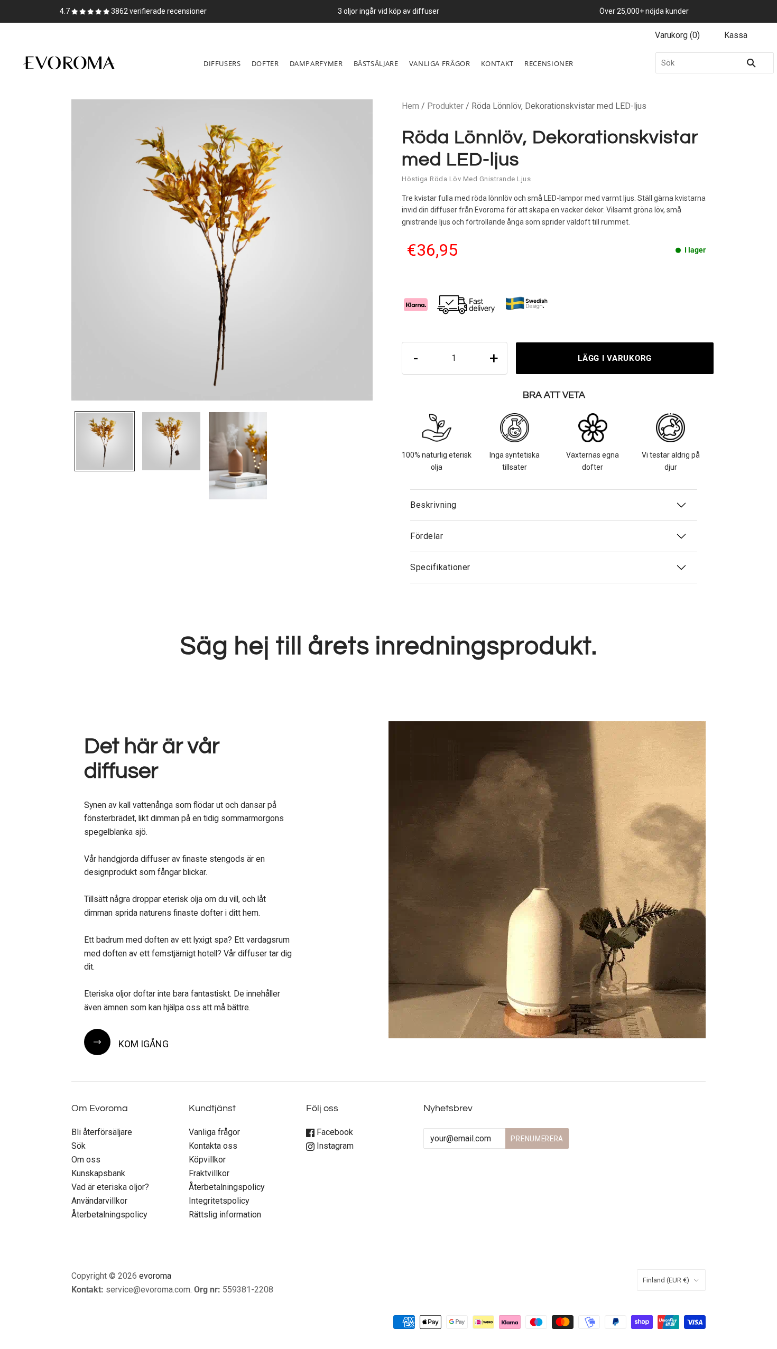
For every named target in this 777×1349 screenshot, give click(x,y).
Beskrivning (433, 505)
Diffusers (222, 63)
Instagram (334, 1146)
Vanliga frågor (214, 1132)
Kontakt (497, 63)
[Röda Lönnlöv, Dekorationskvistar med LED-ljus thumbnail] (105, 441)
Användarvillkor (99, 1201)
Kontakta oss (213, 1146)
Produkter (445, 106)
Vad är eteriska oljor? (110, 1187)
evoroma (155, 1276)
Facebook (333, 1132)
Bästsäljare (376, 63)
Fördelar (426, 536)
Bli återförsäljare (101, 1132)
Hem (410, 106)
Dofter (265, 63)
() (677, 35)
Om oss (85, 1160)
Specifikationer (440, 567)
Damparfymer (316, 63)
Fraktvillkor (209, 1173)
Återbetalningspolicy (109, 1215)
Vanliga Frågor (439, 63)
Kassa (735, 35)
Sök (78, 1146)
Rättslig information (225, 1215)
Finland (666, 1280)
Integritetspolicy (219, 1201)
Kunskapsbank (98, 1173)
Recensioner (549, 63)
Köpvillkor (207, 1160)
